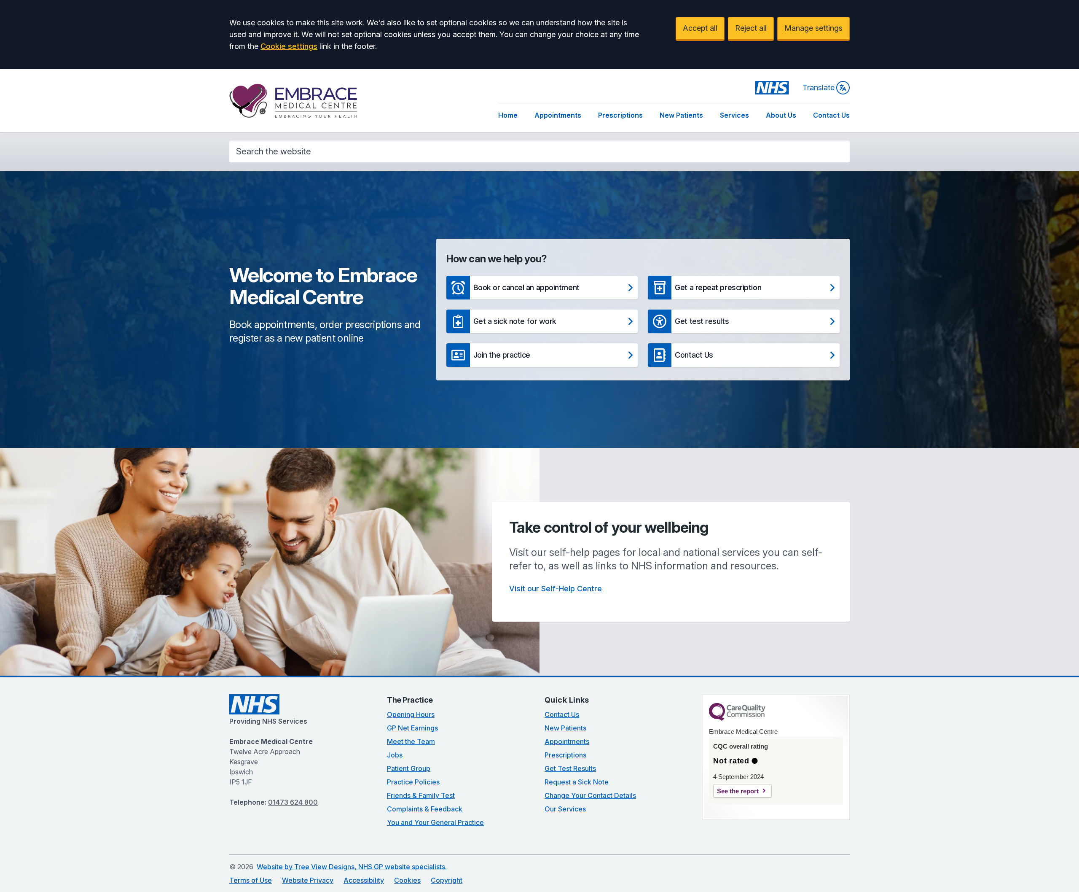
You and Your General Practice (435, 822)
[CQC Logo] (737, 718)
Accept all (700, 28)
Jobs (395, 755)
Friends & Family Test (421, 795)
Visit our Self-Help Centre (555, 588)
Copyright (446, 880)
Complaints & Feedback (424, 809)
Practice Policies (413, 782)
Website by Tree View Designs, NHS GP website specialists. (352, 866)
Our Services (565, 809)
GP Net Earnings (412, 728)
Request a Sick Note (577, 782)
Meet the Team (411, 741)
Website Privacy (307, 880)
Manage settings (813, 28)
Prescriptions (620, 115)
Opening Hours (411, 714)
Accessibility (364, 880)
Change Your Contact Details (590, 795)
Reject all (751, 28)
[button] (542, 287)
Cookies (407, 880)
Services (734, 115)
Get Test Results (570, 768)
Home (508, 115)
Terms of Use (250, 880)
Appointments (557, 115)
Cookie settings (288, 46)
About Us (781, 115)
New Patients (681, 115)
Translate (819, 87)
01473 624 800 (293, 802)
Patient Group (408, 768)
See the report (738, 791)
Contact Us (831, 115)
